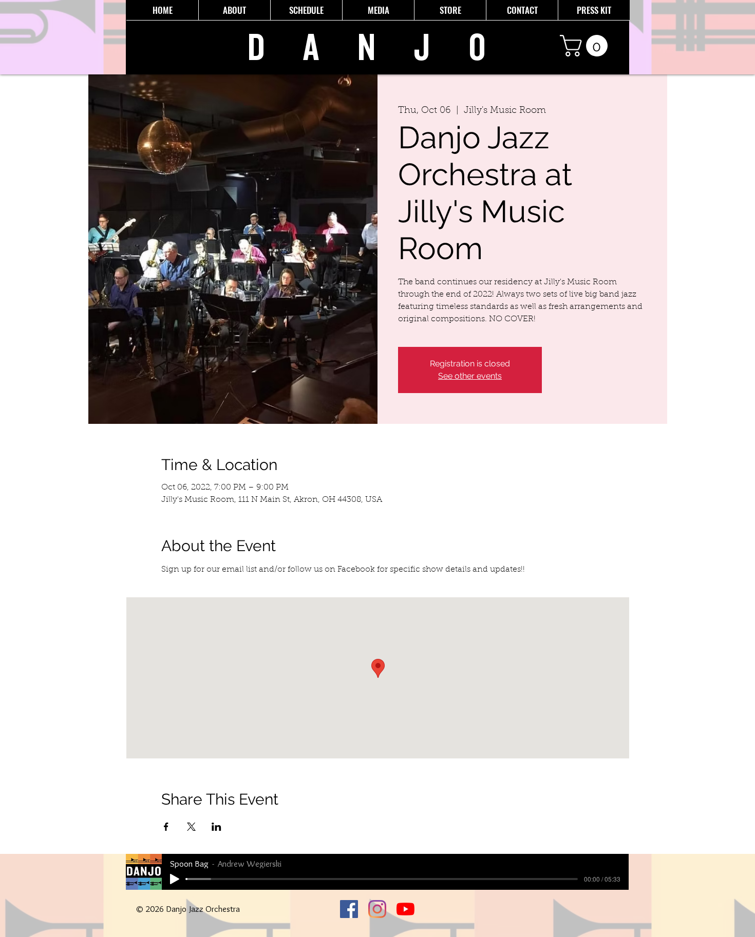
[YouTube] (405, 909)
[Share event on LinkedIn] (216, 827)
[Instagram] (377, 909)
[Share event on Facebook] (166, 827)
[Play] (174, 879)
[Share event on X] (191, 827)
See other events (470, 376)
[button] (586, 45)
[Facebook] (349, 909)
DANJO (386, 48)
